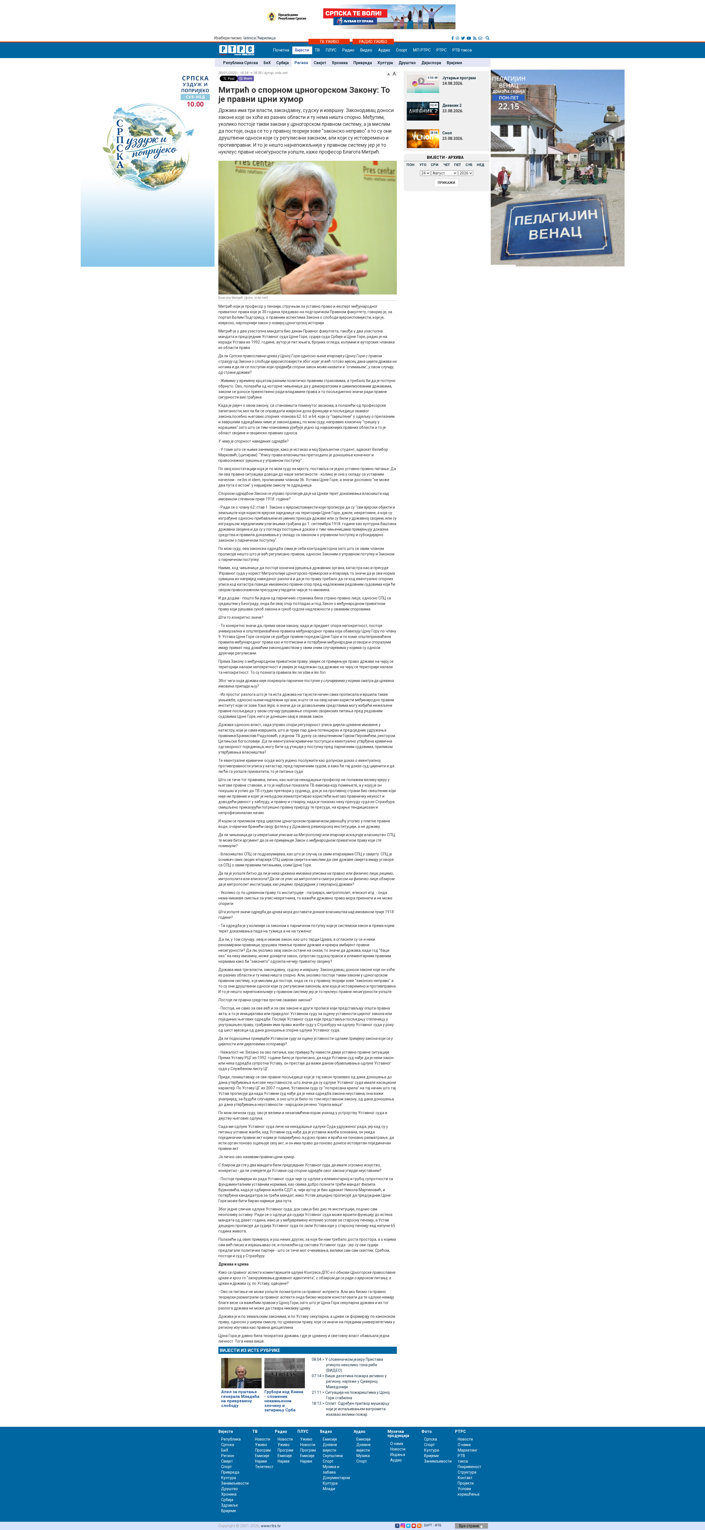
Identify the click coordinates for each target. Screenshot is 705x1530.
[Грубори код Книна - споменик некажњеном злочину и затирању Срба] (284, 1370)
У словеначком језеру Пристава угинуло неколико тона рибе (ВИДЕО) (347, 1365)
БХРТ (428, 1525)
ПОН (410, 165)
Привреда (362, 63)
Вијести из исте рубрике (250, 1350)
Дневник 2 (452, 105)
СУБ (468, 165)
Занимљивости (235, 1483)
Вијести (302, 50)
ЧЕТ (446, 165)
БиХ (267, 63)
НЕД (480, 165)
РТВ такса (462, 50)
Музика (363, 1455)
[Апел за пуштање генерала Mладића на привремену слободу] (241, 1370)
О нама (396, 1443)
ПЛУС (331, 50)
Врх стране (469, 1526)
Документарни (336, 1478)
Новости (262, 1439)
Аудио (384, 50)
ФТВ (438, 1525)
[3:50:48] (423, 83)
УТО (422, 165)
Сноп (447, 133)
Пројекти (466, 1483)
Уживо (261, 1444)
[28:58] (423, 138)
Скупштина (333, 1455)
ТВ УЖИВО (329, 41)
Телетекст (264, 1466)
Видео (366, 50)
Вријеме (454, 63)
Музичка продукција (398, 1433)
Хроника (340, 63)
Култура (385, 63)
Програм (263, 1450)
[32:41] (423, 111)
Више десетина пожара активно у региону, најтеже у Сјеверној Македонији (349, 1381)
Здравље (229, 1505)
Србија (282, 63)
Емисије (262, 1455)
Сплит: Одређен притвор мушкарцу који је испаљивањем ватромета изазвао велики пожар (350, 1409)
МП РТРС (422, 50)
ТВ (317, 50)
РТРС (441, 50)
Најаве (261, 1461)
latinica (249, 38)
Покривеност (469, 1466)
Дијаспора (431, 63)
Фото (426, 1431)
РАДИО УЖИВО (373, 41)
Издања (397, 1454)
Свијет (320, 63)
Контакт (465, 1478)
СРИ (434, 165)
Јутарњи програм (459, 78)
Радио (348, 50)
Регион (301, 63)
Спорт (401, 50)
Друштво (407, 63)
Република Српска (240, 63)
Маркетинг (468, 1450)
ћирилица (267, 38)
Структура (467, 1472)
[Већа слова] (394, 73)
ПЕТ (457, 165)
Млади (329, 1489)
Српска (430, 1439)
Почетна (281, 50)
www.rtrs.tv (271, 1526)
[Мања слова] (388, 73)
